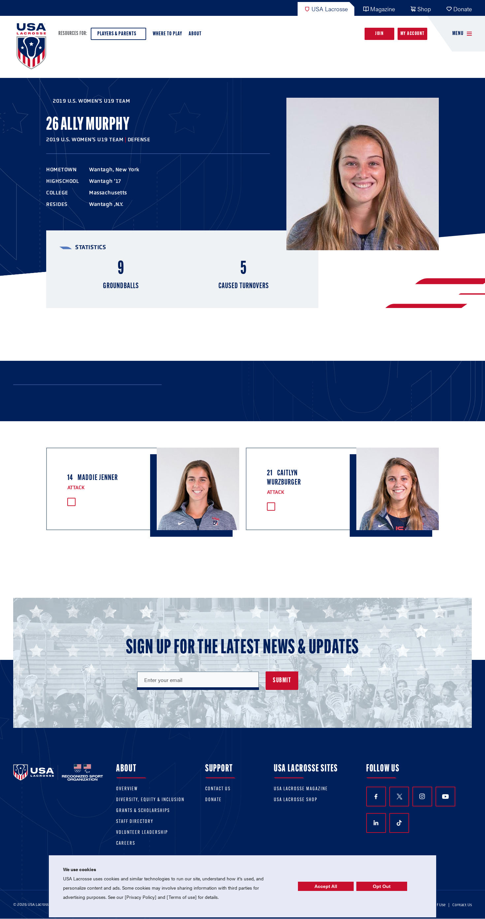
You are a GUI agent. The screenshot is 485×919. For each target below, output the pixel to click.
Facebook (376, 796)
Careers (125, 843)
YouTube (445, 796)
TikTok (399, 823)
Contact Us (218, 789)
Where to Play (167, 34)
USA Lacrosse (329, 9)
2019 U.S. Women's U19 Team (91, 101)
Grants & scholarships (143, 810)
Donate (462, 9)
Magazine (382, 9)
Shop (424, 9)
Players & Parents (116, 34)
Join (379, 33)
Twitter (399, 796)
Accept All (325, 886)
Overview (127, 789)
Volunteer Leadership (142, 832)
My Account (413, 33)
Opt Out (382, 886)
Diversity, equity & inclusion (150, 800)
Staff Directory (134, 821)
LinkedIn (376, 823)
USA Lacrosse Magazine (301, 789)
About (195, 34)
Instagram (422, 796)
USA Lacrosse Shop (295, 800)
